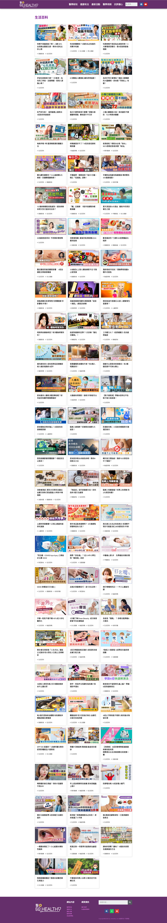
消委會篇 (74, 245)
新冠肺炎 (41, 562)
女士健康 (82, 51)
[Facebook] (141, 4)
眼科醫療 (107, 151)
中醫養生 (115, 214)
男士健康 (90, 51)
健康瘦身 (115, 245)
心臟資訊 (115, 308)
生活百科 (49, 54)
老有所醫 (115, 182)
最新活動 (96, 4)
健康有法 (84, 4)
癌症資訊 (74, 400)
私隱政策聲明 (85, 909)
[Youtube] (145, 4)
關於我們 (84, 907)
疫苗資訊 (74, 308)
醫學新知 (73, 4)
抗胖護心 (118, 4)
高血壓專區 (70, 916)
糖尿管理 (41, 371)
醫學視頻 (107, 4)
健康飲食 (41, 54)
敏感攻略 (74, 151)
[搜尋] (130, 902)
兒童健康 (82, 562)
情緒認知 (74, 339)
